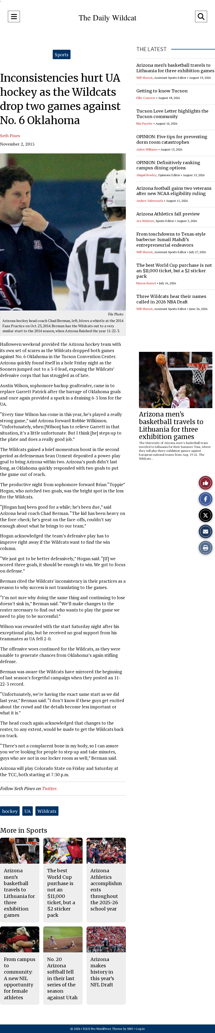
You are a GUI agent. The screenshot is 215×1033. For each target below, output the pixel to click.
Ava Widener (145, 221)
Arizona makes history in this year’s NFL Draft (102, 972)
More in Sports (23, 830)
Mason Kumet (146, 283)
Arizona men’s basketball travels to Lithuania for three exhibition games (175, 68)
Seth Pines (10, 135)
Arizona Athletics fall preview (168, 213)
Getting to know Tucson (161, 90)
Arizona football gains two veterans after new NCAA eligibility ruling (174, 191)
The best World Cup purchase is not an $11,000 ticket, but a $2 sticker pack (174, 271)
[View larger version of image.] (63, 231)
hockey (10, 811)
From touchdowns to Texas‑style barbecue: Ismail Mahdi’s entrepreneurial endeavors (171, 239)
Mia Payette (144, 123)
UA (27, 811)
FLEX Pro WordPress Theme (102, 1029)
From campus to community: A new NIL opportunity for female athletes (19, 978)
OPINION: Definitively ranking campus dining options (168, 165)
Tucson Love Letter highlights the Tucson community (172, 113)
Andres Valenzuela (149, 201)
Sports (61, 54)
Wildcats (46, 811)
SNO (130, 1029)
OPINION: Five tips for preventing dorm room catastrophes (171, 139)
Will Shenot (144, 78)
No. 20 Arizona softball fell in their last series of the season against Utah (62, 978)
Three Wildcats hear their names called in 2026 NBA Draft (171, 299)
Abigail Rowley (146, 175)
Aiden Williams (147, 149)
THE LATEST (151, 49)
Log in (140, 1029)
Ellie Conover (145, 98)
